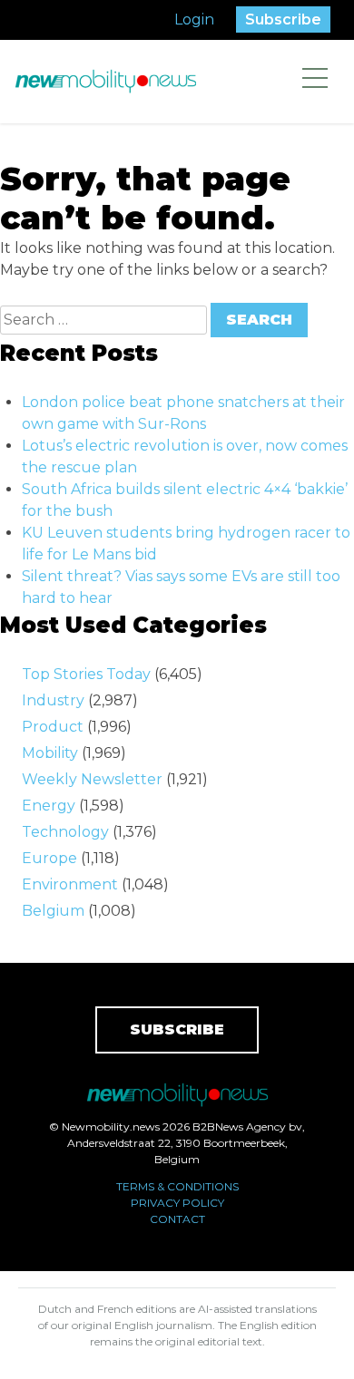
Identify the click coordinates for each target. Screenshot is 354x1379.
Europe (49, 858)
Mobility (50, 753)
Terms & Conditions (177, 1186)
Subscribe (283, 19)
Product (53, 726)
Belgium (53, 910)
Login (194, 19)
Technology (65, 831)
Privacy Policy (177, 1202)
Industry (53, 700)
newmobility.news (105, 81)
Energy (48, 805)
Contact (177, 1219)
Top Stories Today (86, 674)
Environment (70, 884)
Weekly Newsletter (92, 779)
